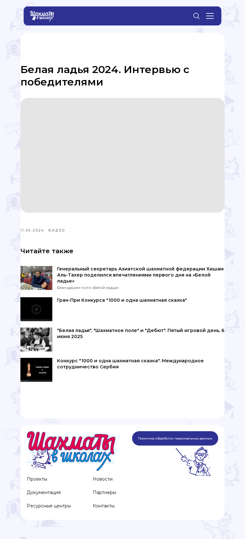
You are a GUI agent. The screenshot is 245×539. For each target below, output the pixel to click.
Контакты (104, 506)
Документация (44, 492)
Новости (103, 479)
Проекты (37, 479)
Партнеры (104, 492)
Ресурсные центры (49, 506)
